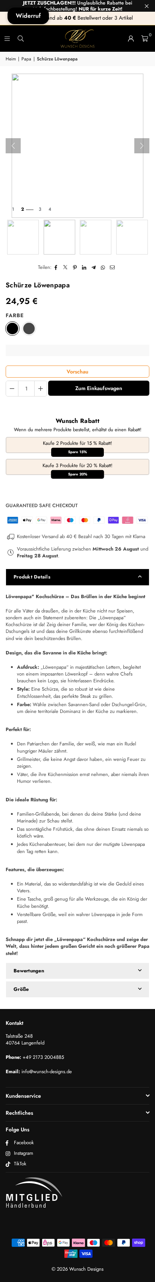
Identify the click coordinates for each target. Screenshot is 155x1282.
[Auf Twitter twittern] (65, 267)
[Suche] (20, 38)
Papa (26, 59)
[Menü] (7, 38)
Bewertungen (29, 970)
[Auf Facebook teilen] (56, 267)
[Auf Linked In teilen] (84, 267)
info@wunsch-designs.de (46, 1071)
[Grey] (29, 328)
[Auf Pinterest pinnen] (75, 267)
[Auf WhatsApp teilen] (103, 267)
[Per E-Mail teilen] (112, 267)
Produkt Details (32, 576)
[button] (144, 38)
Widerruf (28, 15)
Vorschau (77, 371)
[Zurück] (13, 145)
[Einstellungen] (131, 38)
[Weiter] (141, 145)
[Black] (12, 328)
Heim (11, 59)
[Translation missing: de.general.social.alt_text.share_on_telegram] (94, 267)
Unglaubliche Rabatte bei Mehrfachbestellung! (77, 6)
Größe (21, 989)
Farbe (15, 315)
